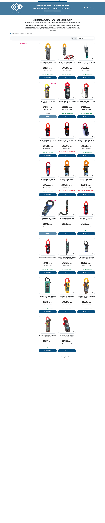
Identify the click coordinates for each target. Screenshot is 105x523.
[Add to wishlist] (54, 58)
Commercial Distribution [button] (60, 5)
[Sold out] (48, 98)
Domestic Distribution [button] (43, 5)
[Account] (87, 8)
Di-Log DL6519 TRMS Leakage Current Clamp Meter (48, 218)
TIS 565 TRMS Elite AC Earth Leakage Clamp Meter (67, 335)
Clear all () (23, 43)
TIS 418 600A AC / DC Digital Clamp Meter (86, 218)
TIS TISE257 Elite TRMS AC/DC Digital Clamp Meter (48, 179)
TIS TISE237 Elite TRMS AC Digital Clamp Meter (67, 140)
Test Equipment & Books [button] (51, 11)
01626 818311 (63, 1)
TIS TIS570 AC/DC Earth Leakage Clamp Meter (67, 101)
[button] (84, 8)
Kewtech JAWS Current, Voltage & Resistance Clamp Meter (67, 257)
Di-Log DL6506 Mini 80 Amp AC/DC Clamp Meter (48, 101)
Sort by (74, 38)
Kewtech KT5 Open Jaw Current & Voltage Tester (86, 62)
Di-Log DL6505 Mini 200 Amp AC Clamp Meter (47, 335)
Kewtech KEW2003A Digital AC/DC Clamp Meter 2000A (86, 257)
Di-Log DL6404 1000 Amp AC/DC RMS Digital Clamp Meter (86, 296)
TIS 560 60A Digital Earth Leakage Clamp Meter (86, 101)
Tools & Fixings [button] (65, 8)
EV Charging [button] (54, 8)
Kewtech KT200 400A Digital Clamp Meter (48, 62)
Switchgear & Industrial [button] (40, 8)
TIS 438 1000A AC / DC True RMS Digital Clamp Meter (47, 140)
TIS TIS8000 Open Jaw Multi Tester (67, 218)
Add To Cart (47, 77)
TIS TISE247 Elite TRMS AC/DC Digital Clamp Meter (86, 140)
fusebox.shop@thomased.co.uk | (49, 1)
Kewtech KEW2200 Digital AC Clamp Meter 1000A (48, 296)
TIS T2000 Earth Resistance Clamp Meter (67, 179)
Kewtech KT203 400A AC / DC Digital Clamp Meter (67, 62)
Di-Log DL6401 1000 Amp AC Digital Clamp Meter (66, 296)
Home (11, 33)
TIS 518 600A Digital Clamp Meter (48, 257)
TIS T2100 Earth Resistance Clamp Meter (86, 179)
